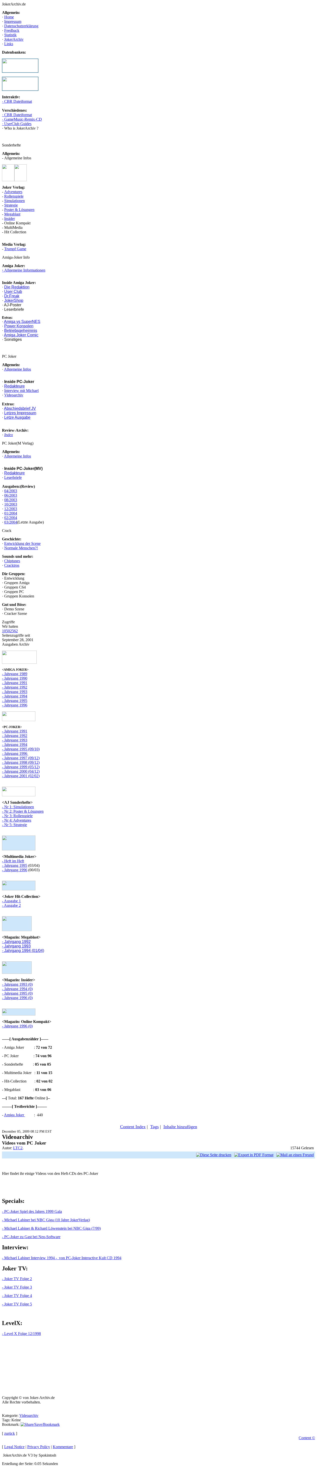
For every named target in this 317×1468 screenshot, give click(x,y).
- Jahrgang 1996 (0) (17, 998)
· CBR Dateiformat (17, 101)
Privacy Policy (38, 1447)
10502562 (10, 631)
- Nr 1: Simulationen (18, 807)
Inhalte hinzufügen (180, 1126)
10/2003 (10, 504)
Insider (9, 218)
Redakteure (14, 386)
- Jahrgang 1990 (14, 678)
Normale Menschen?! (21, 548)
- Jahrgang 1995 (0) (17, 993)
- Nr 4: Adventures (16, 820)
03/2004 (10, 522)
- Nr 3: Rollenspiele (17, 816)
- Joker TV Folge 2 (17, 1279)
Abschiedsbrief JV (20, 408)
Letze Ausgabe (17, 417)
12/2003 (10, 509)
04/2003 (10, 491)
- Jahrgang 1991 (14, 683)
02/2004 (10, 518)
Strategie (11, 205)
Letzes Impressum (20, 413)
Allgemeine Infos (17, 369)
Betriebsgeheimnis (20, 330)
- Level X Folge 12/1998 (21, 1333)
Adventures (13, 192)
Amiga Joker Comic (21, 335)
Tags (154, 1126)
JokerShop (13, 300)
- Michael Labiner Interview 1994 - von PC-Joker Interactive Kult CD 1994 (61, 1258)
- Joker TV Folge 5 (17, 1304)
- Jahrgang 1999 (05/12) (21, 767)
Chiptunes (12, 561)
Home (9, 17)
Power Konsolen (18, 326)
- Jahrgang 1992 (14, 687)
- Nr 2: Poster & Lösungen (23, 811)
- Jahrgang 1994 (14, 696)
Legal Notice (14, 1447)
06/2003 (10, 495)
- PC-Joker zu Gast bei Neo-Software (31, 1237)
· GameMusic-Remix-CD (22, 119)
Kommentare (63, 1447)
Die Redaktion (16, 287)
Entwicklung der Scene (22, 543)
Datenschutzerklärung (21, 26)
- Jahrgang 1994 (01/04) (23, 950)
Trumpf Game (15, 249)
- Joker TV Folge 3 (17, 1287)
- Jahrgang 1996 (14, 705)
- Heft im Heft (13, 861)
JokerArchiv (14, 39)
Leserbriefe (13, 477)
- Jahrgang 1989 (14, 674)
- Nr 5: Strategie (14, 825)
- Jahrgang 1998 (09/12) (21, 762)
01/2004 (10, 513)
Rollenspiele (14, 196)
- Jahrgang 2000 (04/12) (21, 771)
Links (8, 44)
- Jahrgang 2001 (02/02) (21, 776)
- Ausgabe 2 (11, 905)
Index (8, 435)
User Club (13, 291)
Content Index (133, 1126)
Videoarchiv (13, 395)
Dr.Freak (11, 296)
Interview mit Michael (21, 390)
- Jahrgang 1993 (14, 692)
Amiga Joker (14, 1115)
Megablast (12, 214)
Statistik (10, 35)
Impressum (12, 21)
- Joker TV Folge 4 (17, 1295)
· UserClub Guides (16, 124)
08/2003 (10, 500)
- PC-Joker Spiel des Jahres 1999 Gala (32, 1211)
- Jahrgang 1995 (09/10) (21, 749)
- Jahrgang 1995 (14, 701)
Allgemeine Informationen (24, 270)
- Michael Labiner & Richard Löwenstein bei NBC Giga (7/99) (51, 1228)
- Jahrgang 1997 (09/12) (21, 758)
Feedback (11, 30)
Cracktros (11, 565)
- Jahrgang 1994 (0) (17, 989)
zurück (9, 1433)
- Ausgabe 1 (11, 901)
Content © (307, 1438)
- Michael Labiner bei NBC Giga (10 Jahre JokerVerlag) (46, 1220)
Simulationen (14, 201)
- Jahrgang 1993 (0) (17, 984)
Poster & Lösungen (19, 210)
